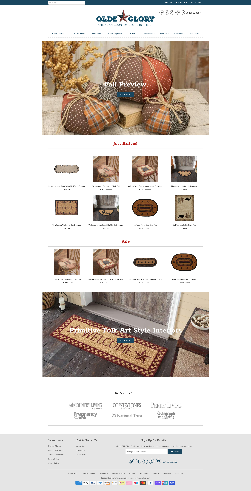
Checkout (195, 2)
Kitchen (132, 34)
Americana (96, 34)
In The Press (81, 455)
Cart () (182, 2)
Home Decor (57, 34)
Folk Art (163, 34)
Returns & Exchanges (56, 450)
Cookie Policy (53, 463)
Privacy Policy (53, 459)
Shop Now (125, 340)
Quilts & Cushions (77, 34)
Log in (168, 2)
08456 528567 (193, 12)
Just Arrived (125, 143)
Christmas (178, 34)
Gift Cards (194, 34)
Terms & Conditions (56, 455)
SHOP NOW (125, 94)
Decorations (148, 34)
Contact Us (80, 450)
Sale (125, 241)
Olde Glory (110, 478)
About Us (80, 446)
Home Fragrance (115, 34)
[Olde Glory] (125, 18)
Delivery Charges (54, 446)
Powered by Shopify (143, 478)
